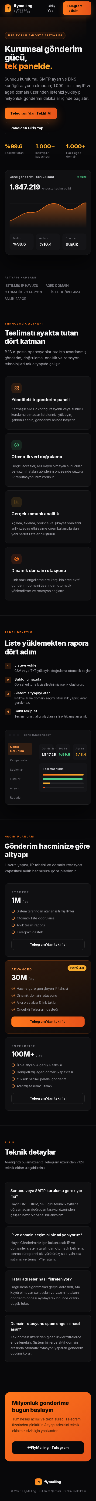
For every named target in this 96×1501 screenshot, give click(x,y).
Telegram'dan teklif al (48, 944)
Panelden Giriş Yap (26, 128)
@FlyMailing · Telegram (48, 1447)
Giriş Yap (51, 8)
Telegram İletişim (74, 8)
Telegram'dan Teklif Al (30, 113)
